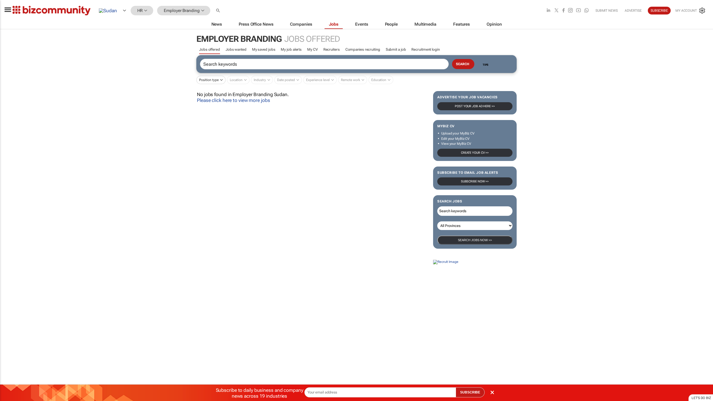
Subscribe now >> (475, 181)
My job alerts (291, 49)
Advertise (633, 11)
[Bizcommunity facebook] (563, 10)
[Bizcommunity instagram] (570, 10)
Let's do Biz (701, 398)
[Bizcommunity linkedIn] (548, 10)
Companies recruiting (362, 49)
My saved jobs (263, 49)
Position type (209, 80)
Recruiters (331, 49)
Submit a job (396, 49)
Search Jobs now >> (475, 240)
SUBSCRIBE (470, 392)
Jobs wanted (236, 49)
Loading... (10, 312)
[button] (218, 10)
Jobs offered (209, 49)
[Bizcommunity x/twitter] (556, 10)
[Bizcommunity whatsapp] (586, 10)
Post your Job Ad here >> (475, 106)
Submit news (606, 11)
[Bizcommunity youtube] (578, 10)
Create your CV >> (475, 153)
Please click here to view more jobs (233, 100)
